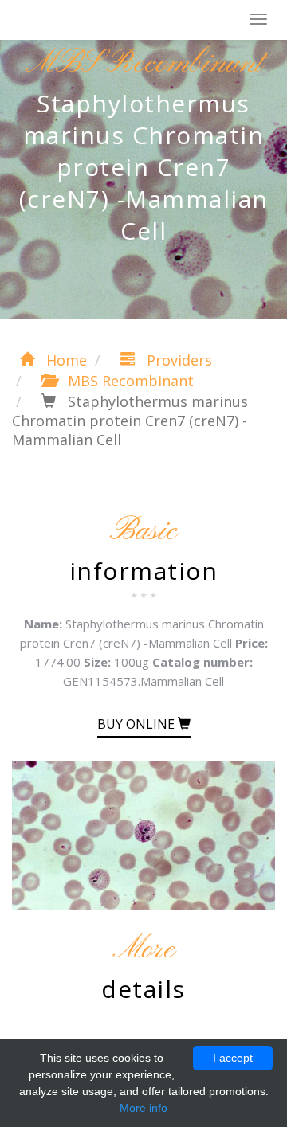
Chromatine (87, 21)
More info (143, 1108)
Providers (177, 360)
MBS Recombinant (129, 380)
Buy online (137, 724)
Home (64, 360)
